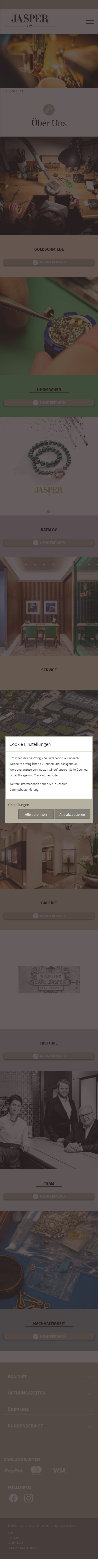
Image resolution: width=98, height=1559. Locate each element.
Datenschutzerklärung (24, 789)
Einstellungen (18, 804)
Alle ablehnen (36, 814)
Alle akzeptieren (72, 814)
